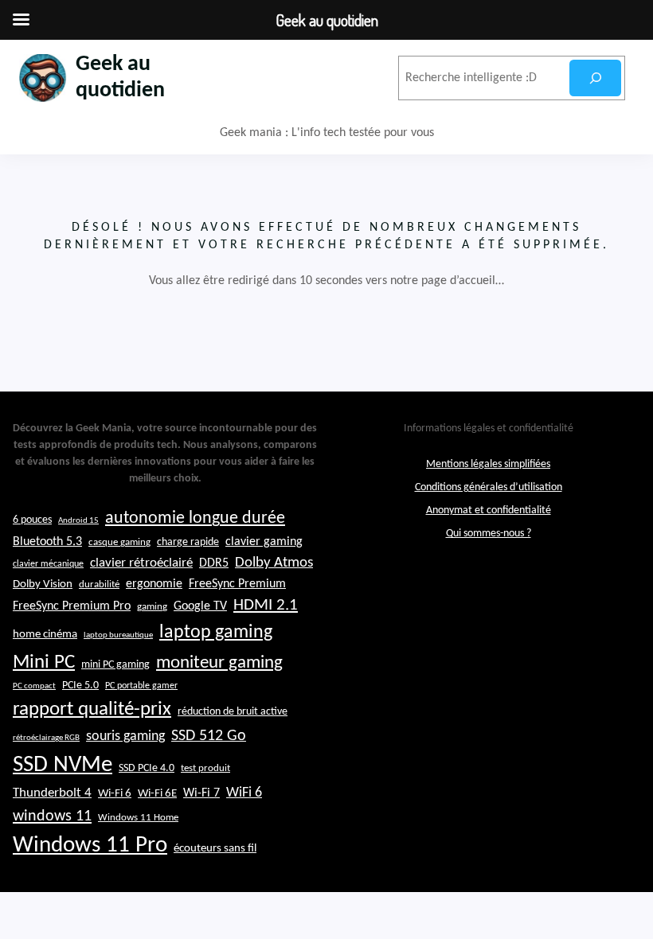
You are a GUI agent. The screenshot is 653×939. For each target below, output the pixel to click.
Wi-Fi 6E (157, 793)
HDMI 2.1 (265, 606)
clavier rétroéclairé (141, 563)
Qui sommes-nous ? (488, 534)
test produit (205, 768)
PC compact (34, 686)
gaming (152, 607)
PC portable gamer (141, 686)
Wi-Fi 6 (114, 794)
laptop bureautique (118, 635)
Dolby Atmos (274, 563)
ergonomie (154, 584)
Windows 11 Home (138, 818)
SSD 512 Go (208, 736)
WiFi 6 (244, 793)
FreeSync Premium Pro (72, 606)
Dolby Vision (42, 584)
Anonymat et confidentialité (488, 510)
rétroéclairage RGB (46, 738)
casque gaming (119, 542)
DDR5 (214, 563)
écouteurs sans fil (215, 848)
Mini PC (44, 662)
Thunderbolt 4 (52, 793)
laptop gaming (215, 632)
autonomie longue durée (195, 518)
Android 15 (78, 520)
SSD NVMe (62, 765)
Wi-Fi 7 (201, 793)
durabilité (99, 584)
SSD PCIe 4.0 (146, 768)
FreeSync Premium (237, 584)
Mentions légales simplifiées (488, 464)
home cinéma (45, 635)
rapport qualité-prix (92, 709)
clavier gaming (264, 542)
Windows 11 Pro (90, 845)
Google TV (200, 606)
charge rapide (188, 542)
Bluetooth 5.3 (47, 542)
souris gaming (125, 736)
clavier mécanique (48, 564)
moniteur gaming (219, 663)
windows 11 (52, 816)
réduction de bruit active (232, 712)
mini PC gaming (115, 665)
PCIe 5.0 (80, 685)
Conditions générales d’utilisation (488, 487)
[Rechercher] (595, 78)
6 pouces (32, 520)
